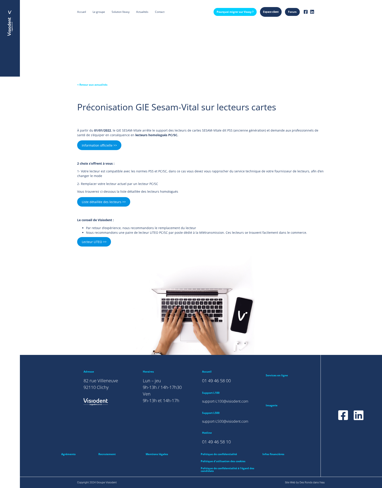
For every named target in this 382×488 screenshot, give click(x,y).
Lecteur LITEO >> (94, 242)
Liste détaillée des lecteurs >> (104, 202)
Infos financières (273, 454)
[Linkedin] (312, 12)
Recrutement (107, 454)
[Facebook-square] (305, 12)
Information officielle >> (99, 145)
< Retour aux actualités (92, 85)
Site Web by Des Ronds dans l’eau (305, 482)
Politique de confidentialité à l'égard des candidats (227, 469)
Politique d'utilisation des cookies (223, 461)
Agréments (68, 454)
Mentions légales (157, 454)
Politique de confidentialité (219, 454)
